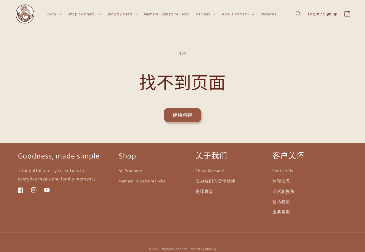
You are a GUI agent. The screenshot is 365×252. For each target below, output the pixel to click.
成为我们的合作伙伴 (215, 181)
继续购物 (182, 115)
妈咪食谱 (204, 191)
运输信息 (281, 181)
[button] (53, 14)
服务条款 (281, 212)
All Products (130, 170)
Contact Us (282, 170)
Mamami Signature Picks (142, 181)
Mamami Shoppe (175, 249)
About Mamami (209, 170)
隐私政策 (281, 201)
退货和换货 (283, 191)
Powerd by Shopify (202, 249)
